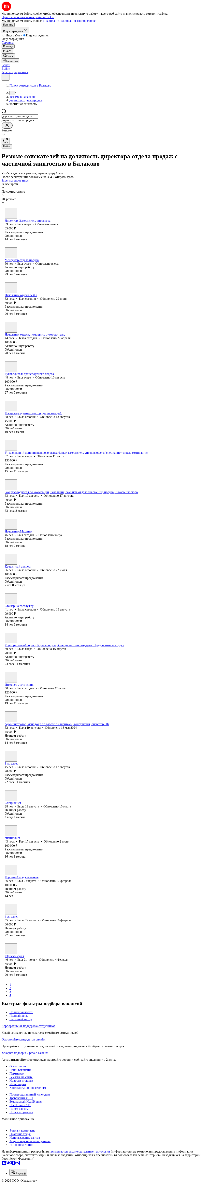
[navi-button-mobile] (5, 77)
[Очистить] (7, 125)
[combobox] (20, 116)
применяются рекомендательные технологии (80, 1151)
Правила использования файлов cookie (69, 20)
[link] (8, 55)
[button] (6, 65)
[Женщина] (11, 327)
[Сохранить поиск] (5, 141)
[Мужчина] (11, 213)
